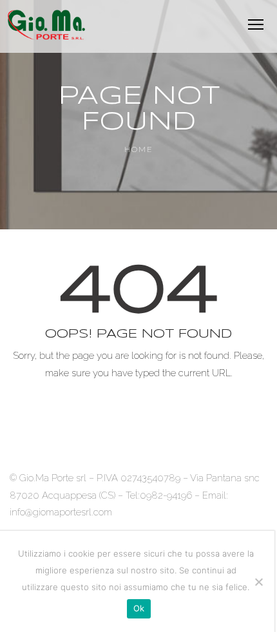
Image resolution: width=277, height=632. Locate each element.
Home (138, 149)
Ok (139, 608)
